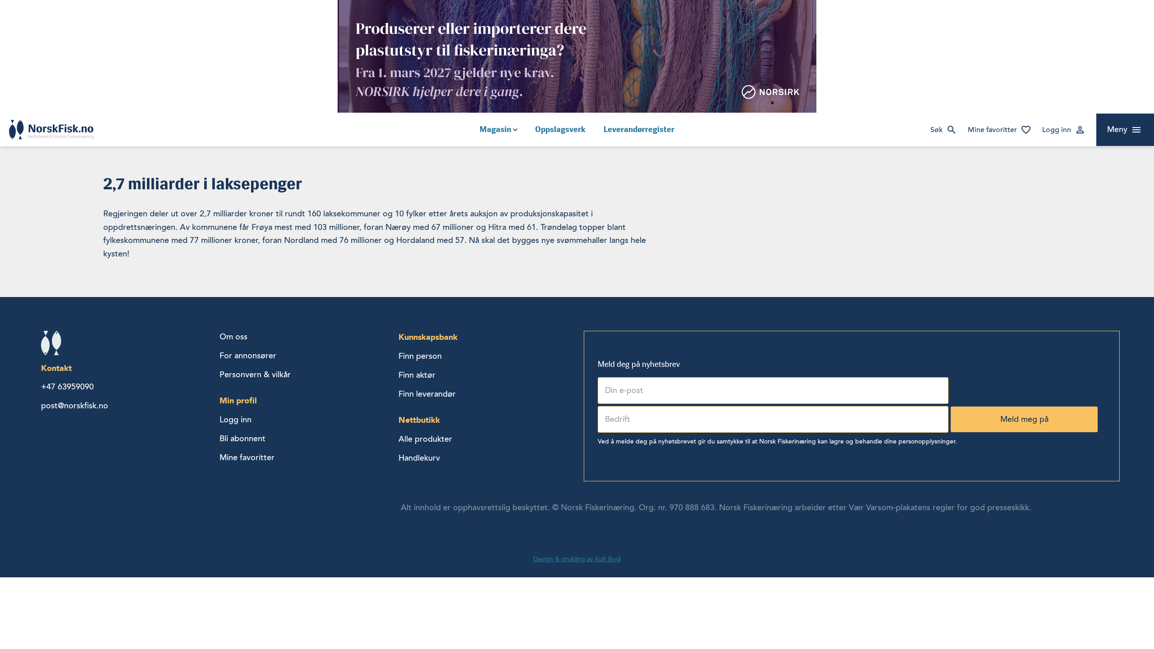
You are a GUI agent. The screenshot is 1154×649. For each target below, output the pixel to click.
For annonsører (248, 356)
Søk (936, 129)
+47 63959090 (67, 387)
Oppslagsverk (560, 129)
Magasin (495, 129)
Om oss (233, 337)
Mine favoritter (992, 129)
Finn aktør (416, 375)
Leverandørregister (639, 129)
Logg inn (1056, 129)
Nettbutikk (419, 420)
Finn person (420, 356)
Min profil (238, 400)
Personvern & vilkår (255, 374)
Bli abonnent (243, 438)
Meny (1117, 129)
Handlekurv (419, 458)
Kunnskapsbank (428, 337)
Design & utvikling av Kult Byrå (577, 559)
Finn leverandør (427, 394)
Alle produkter (425, 439)
